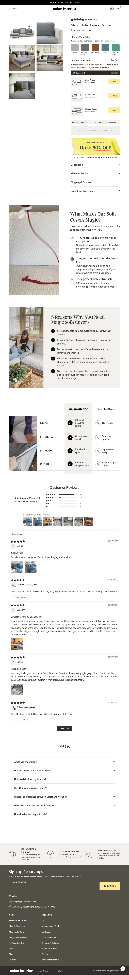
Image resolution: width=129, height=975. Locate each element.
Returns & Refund (49, 948)
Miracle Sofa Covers (18, 920)
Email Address (18, 882)
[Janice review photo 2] (31, 567)
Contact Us (46, 931)
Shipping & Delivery (50, 942)
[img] (18, 541)
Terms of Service (42, 971)
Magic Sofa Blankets (18, 937)
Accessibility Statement (52, 959)
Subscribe (110, 885)
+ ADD (114, 81)
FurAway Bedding (16, 942)
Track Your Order (49, 937)
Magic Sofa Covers (17, 931)
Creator (45, 954)
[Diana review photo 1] (17, 689)
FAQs (44, 920)
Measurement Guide (51, 926)
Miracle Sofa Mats (17, 926)
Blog (11, 954)
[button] (122, 968)
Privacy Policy (58, 971)
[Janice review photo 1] (17, 567)
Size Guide (115, 59)
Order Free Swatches (82, 191)
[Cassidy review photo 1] (17, 644)
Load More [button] (64, 728)
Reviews (12, 959)
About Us (13, 948)
